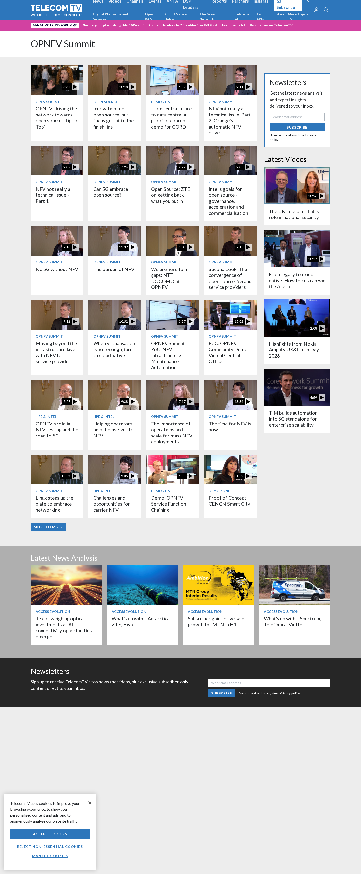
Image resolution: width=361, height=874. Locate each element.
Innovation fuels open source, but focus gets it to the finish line (113, 117)
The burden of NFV (113, 269)
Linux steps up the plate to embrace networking (54, 504)
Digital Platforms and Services (110, 16)
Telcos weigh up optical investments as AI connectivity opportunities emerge (64, 627)
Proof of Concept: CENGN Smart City (229, 500)
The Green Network (208, 16)
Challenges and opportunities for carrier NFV (111, 504)
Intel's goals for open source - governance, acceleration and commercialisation (228, 201)
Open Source (48, 102)
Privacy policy (290, 693)
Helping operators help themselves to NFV (113, 429)
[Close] (89, 802)
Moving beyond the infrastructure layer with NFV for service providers (56, 352)
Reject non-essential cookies (50, 846)
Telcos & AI (242, 16)
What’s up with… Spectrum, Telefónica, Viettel (292, 621)
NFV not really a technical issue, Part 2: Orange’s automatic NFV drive (230, 120)
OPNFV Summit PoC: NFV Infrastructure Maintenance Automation (168, 355)
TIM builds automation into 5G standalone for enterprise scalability (293, 419)
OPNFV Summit (63, 43)
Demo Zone (161, 102)
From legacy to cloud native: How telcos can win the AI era (297, 280)
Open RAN (149, 16)
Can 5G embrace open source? (110, 192)
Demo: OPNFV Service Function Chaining (168, 504)
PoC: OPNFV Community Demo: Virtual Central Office (229, 352)
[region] (50, 832)
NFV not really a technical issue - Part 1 (53, 195)
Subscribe (297, 127)
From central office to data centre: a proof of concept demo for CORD (171, 117)
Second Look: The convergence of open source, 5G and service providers (230, 278)
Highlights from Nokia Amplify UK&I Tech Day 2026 (294, 350)
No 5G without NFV (57, 269)
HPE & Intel (46, 416)
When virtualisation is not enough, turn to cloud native (114, 349)
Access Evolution (53, 611)
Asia (280, 14)
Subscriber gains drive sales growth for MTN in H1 (217, 621)
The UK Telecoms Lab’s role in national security (294, 214)
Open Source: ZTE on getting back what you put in (170, 195)
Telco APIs (260, 16)
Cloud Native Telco (176, 16)
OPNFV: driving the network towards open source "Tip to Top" (56, 117)
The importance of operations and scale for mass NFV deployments (171, 432)
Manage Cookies (50, 856)
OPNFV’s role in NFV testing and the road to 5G (57, 429)
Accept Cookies (50, 834)
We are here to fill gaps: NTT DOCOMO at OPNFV (170, 278)
